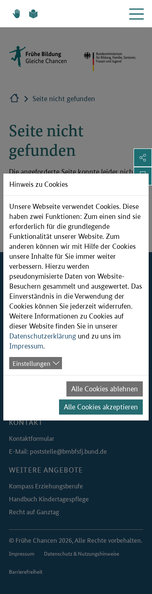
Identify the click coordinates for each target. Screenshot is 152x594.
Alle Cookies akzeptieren (101, 407)
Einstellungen (32, 362)
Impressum (26, 346)
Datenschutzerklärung (42, 336)
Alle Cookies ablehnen (104, 389)
